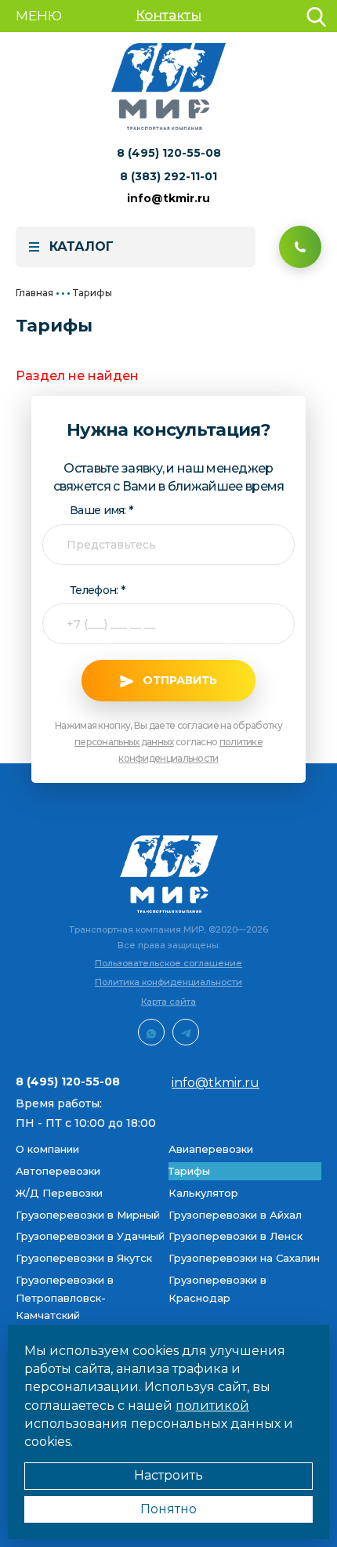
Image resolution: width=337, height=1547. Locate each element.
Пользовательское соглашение (168, 963)
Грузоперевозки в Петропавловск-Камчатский (65, 1297)
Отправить (180, 680)
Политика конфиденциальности (168, 981)
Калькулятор (203, 1193)
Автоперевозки (58, 1171)
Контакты (168, 15)
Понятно (168, 1509)
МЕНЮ (39, 16)
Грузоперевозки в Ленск (235, 1236)
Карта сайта (168, 1001)
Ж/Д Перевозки (59, 1193)
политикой (212, 1405)
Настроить (168, 1475)
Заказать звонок (300, 247)
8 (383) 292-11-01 (168, 176)
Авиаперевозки (210, 1149)
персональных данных (124, 742)
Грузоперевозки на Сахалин (244, 1258)
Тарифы (189, 1171)
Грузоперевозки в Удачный (90, 1236)
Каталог (81, 246)
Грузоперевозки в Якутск (84, 1258)
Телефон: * (97, 590)
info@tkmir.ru (168, 198)
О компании (47, 1149)
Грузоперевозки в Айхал (235, 1214)
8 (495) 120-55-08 (169, 153)
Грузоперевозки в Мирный (88, 1214)
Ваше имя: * (101, 510)
